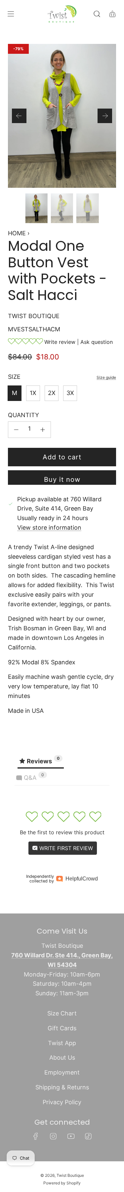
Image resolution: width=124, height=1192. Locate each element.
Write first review (65, 848)
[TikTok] (88, 1136)
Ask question (96, 342)
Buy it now (62, 479)
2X (52, 392)
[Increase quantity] (43, 430)
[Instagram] (53, 1136)
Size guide (106, 377)
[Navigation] (11, 14)
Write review (59, 342)
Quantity (23, 415)
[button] (19, 116)
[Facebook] (36, 1136)
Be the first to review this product (62, 832)
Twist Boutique (34, 316)
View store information (49, 527)
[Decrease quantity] (16, 430)
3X (70, 392)
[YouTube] (71, 1136)
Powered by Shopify (62, 1182)
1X (33, 392)
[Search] (96, 14)
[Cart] (112, 14)
